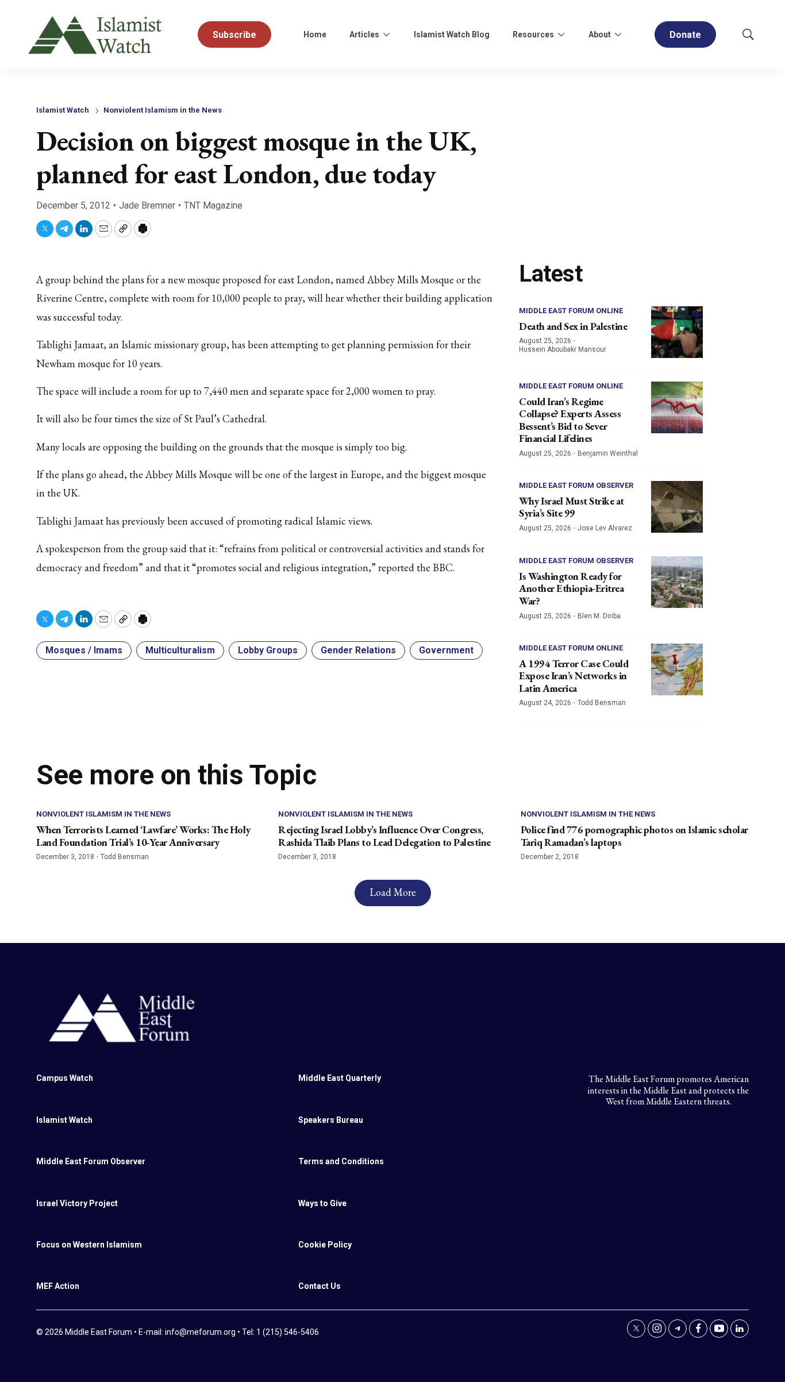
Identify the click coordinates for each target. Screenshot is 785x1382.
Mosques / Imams (83, 650)
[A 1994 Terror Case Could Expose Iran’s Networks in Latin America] (677, 669)
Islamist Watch (62, 110)
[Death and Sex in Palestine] (677, 332)
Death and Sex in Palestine (573, 326)
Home (314, 34)
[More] (386, 34)
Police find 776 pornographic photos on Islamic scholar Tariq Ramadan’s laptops (634, 836)
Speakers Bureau (330, 1120)
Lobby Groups (268, 650)
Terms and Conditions (341, 1161)
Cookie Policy (325, 1244)
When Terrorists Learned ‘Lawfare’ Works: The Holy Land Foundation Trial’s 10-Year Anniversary (143, 836)
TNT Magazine (213, 205)
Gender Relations (358, 650)
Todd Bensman (602, 703)
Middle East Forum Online (571, 310)
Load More (393, 892)
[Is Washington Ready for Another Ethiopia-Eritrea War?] (677, 582)
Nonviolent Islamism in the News (162, 110)
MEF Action (57, 1286)
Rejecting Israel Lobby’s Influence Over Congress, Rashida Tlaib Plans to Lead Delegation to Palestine (384, 836)
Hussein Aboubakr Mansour (562, 349)
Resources (533, 34)
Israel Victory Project (77, 1203)
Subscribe (234, 34)
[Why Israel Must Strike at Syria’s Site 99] (677, 507)
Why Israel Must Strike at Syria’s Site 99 (571, 507)
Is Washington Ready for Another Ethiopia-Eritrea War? (571, 588)
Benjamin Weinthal (608, 453)
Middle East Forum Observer (576, 485)
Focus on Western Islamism (89, 1244)
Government (446, 650)
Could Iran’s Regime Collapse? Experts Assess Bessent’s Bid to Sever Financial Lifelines (570, 420)
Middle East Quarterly (339, 1078)
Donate (685, 34)
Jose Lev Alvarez (605, 528)
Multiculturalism (180, 650)
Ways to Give (322, 1203)
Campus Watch (64, 1078)
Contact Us (319, 1286)
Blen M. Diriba (599, 616)
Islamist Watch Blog (452, 34)
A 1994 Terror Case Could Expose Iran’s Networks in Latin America (573, 676)
